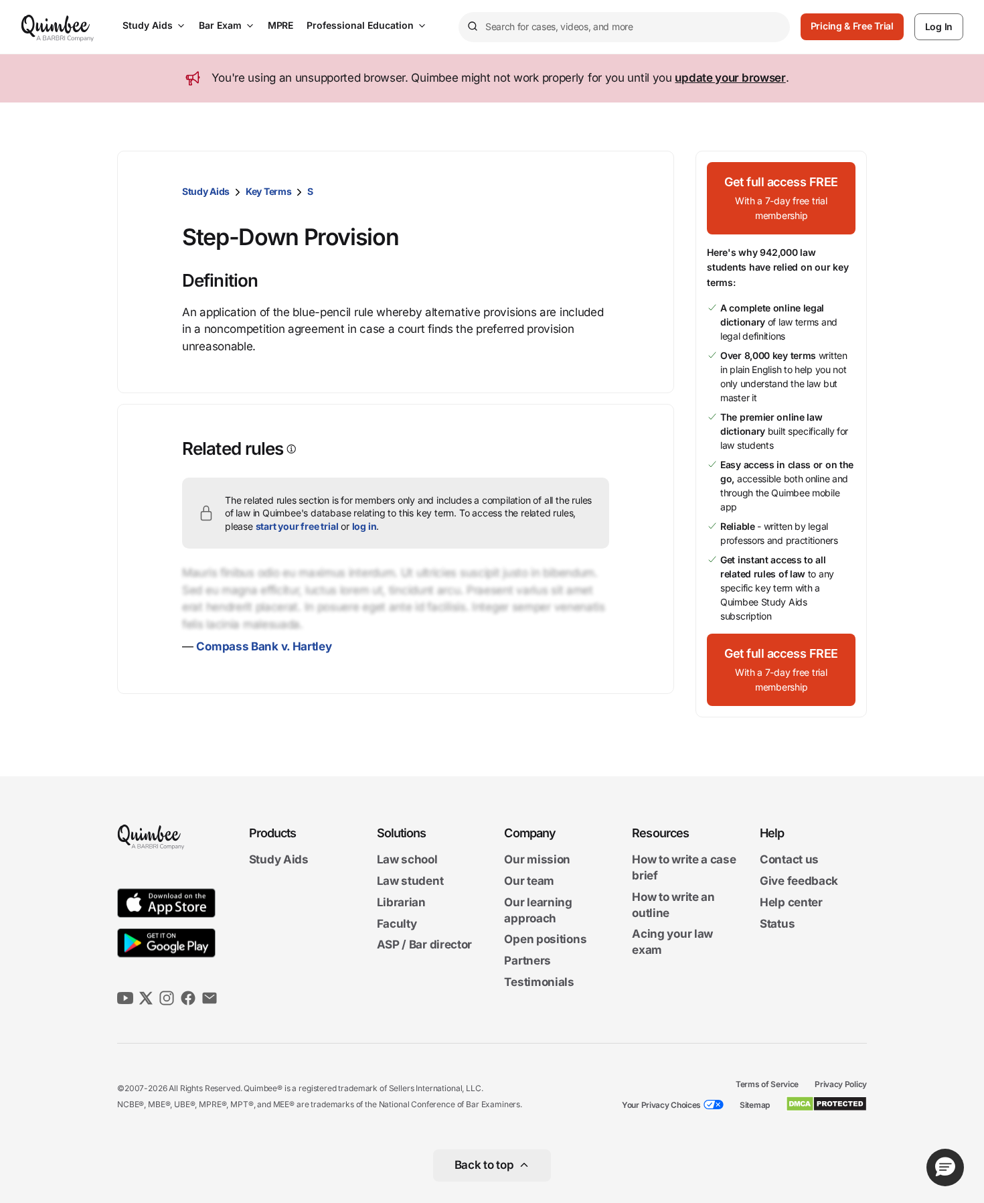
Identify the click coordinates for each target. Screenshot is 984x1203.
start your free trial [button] (297, 526)
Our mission (537, 860)
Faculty (397, 923)
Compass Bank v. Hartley (263, 646)
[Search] (472, 27)
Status (777, 923)
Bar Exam (220, 25)
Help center (791, 902)
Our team (529, 881)
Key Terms (268, 191)
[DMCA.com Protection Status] (826, 1104)
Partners (527, 960)
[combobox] (624, 27)
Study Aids (147, 25)
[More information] (290, 449)
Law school (407, 860)
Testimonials (539, 982)
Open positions (545, 939)
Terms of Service (767, 1084)
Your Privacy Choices (661, 1105)
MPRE (280, 25)
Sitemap (755, 1105)
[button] (781, 198)
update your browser (730, 77)
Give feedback (799, 881)
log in (364, 526)
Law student (410, 881)
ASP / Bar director (425, 945)
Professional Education (360, 25)
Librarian (401, 902)
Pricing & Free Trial (852, 25)
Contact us (789, 860)
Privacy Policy (841, 1084)
